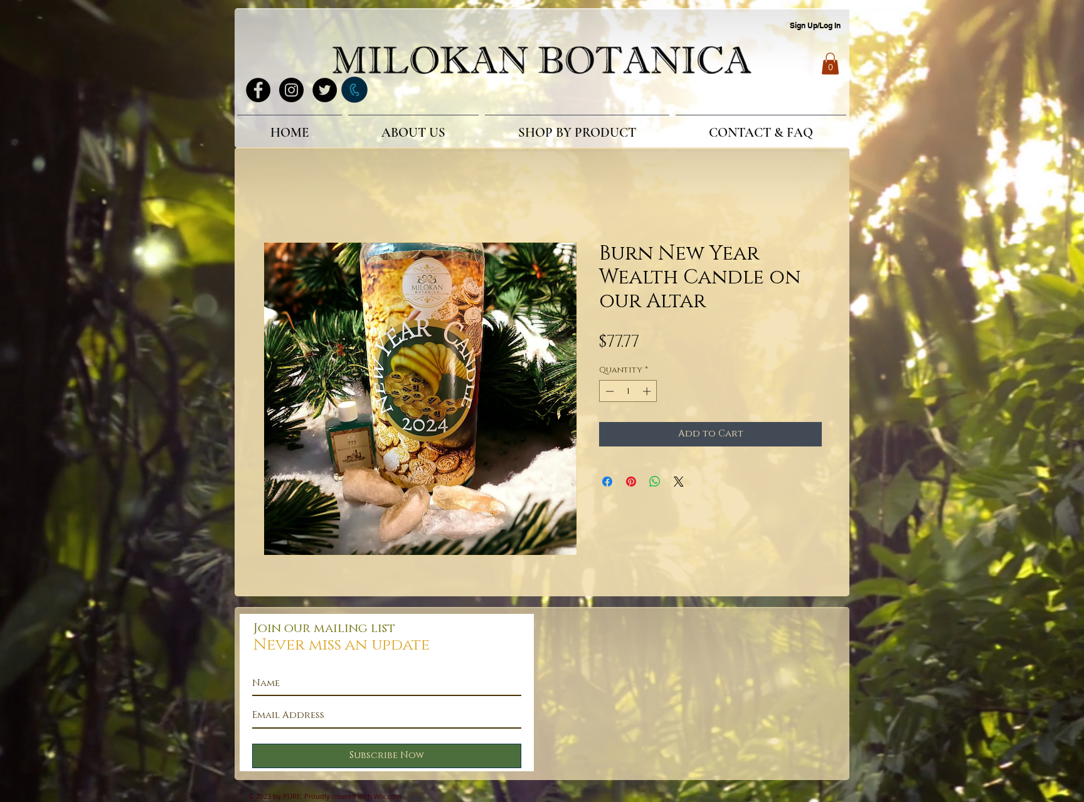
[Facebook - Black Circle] (258, 90)
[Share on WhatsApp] (654, 483)
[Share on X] (678, 483)
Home (277, 199)
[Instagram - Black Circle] (291, 90)
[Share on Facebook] (607, 483)
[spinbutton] (628, 393)
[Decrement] (608, 393)
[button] (830, 64)
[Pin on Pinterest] (631, 483)
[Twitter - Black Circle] (324, 90)
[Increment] (648, 393)
